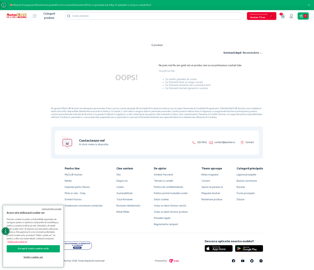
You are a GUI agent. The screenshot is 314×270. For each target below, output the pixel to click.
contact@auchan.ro (224, 142)
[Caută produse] (68, 16)
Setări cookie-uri (33, 257)
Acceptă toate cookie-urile (33, 249)
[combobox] (154, 16)
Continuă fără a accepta (51, 209)
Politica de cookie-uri (17, 242)
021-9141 (202, 142)
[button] (261, 16)
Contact (249, 142)
